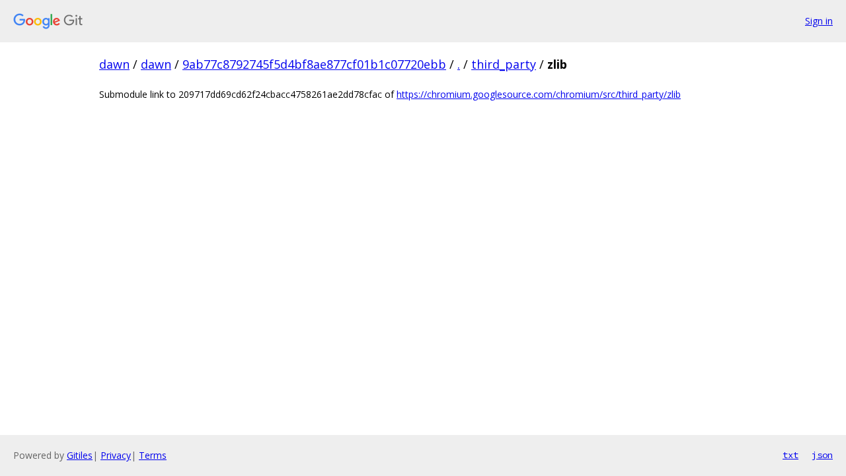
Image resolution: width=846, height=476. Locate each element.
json (822, 455)
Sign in (819, 21)
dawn (114, 64)
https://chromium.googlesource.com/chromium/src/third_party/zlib (539, 94)
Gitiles (80, 455)
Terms (153, 455)
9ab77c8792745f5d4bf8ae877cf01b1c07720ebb (314, 64)
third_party (503, 64)
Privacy (115, 455)
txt (790, 455)
